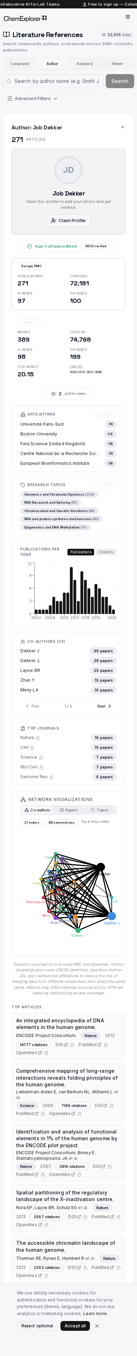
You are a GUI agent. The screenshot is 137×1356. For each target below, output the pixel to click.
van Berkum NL (74, 1091)
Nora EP (24, 1207)
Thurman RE (28, 1258)
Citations (106, 552)
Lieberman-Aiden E (36, 1091)
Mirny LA (29, 690)
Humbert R (73, 1258)
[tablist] (68, 810)
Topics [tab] (102, 810)
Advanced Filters (33, 98)
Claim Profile (72, 220)
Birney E (86, 1152)
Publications (80, 552)
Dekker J (29, 650)
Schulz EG (67, 1207)
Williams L (102, 1091)
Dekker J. (30, 660)
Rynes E (51, 1258)
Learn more (95, 1313)
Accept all (75, 1325)
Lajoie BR (30, 670)
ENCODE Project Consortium (46, 1152)
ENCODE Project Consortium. (46, 1035)
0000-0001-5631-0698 (86, 372)
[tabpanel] (68, 885)
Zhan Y (27, 680)
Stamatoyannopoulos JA (41, 1158)
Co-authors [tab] (40, 810)
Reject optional (37, 1325)
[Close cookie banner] (97, 1326)
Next (101, 706)
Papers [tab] (71, 810)
